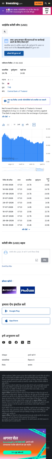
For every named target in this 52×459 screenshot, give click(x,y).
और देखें (4, 117)
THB (9, 87)
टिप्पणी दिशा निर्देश (7, 266)
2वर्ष (18, 124)
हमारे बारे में (31, 355)
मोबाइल (4, 355)
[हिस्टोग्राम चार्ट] (3, 124)
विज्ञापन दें (31, 360)
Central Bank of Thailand (17, 91)
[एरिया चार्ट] (8, 124)
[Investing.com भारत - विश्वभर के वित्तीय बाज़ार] (14, 3)
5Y (23, 124)
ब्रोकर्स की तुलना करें (14, 53)
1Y (14, 124)
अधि (27, 124)
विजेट (4, 365)
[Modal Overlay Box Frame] (23, 444)
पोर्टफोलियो (5, 360)
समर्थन (30, 365)
